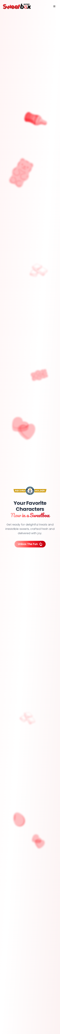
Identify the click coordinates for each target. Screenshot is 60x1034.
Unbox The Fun (28, 544)
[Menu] (54, 6)
